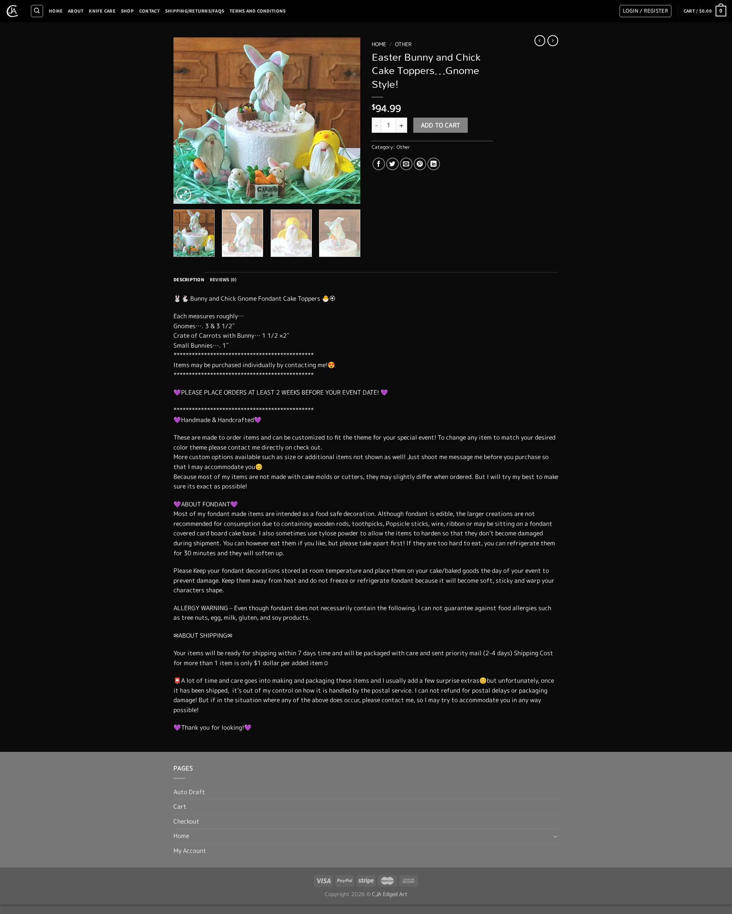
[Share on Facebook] (378, 164)
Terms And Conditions (258, 11)
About (75, 11)
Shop (127, 11)
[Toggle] (555, 836)
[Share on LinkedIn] (433, 164)
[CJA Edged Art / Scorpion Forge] (12, 11)
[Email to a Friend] (406, 164)
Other (403, 44)
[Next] (347, 120)
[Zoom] (183, 194)
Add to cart (441, 125)
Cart (179, 806)
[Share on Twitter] (392, 164)
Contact (149, 11)
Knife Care (102, 11)
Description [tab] (188, 280)
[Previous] (187, 120)
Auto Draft (189, 792)
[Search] (37, 11)
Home (56, 11)
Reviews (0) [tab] (223, 280)
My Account (189, 850)
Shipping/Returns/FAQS (194, 11)
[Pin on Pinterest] (420, 164)
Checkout (186, 821)
